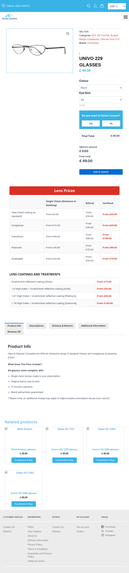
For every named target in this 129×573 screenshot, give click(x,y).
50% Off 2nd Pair (100, 35)
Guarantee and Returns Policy (40, 555)
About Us (32, 536)
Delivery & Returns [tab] (62, 325)
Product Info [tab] (14, 325)
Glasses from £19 (110, 39)
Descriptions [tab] (36, 325)
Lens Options (34, 531)
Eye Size (84, 92)
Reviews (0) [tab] (14, 331)
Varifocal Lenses (36, 561)
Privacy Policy (35, 544)
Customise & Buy (24, 460)
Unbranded (93, 43)
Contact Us (9, 527)
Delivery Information (38, 540)
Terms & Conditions (38, 549)
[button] (68, 34)
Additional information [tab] (93, 325)
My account (83, 527)
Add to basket (101, 171)
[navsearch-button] (89, 6)
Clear (82, 105)
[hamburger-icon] (125, 17)
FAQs (31, 527)
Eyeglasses (93, 39)
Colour (83, 80)
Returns (7, 531)
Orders (80, 531)
